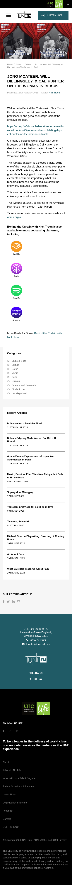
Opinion (16, 381)
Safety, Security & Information (19, 786)
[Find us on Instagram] (35, 679)
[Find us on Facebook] (30, 679)
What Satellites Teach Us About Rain (28, 568)
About (6, 762)
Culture (15, 365)
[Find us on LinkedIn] (41, 679)
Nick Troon (54, 92)
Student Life (18, 389)
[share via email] (19, 602)
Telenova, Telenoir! (18, 521)
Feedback (8, 810)
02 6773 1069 (37, 640)
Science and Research (24, 385)
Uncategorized (19, 393)
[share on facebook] (4, 602)
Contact (7, 819)
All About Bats (15, 554)
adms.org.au (14, 217)
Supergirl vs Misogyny (20, 492)
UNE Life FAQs (11, 827)
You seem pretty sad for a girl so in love (30, 507)
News (15, 377)
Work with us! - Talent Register (19, 778)
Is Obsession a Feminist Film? (24, 423)
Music (15, 373)
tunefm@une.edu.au (37, 644)
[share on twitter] (9, 602)
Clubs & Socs (19, 360)
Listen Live (54, 15)
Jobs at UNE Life (12, 770)
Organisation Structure (15, 802)
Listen (15, 369)
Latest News (9, 794)
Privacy (63, 840)
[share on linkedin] (13, 602)
